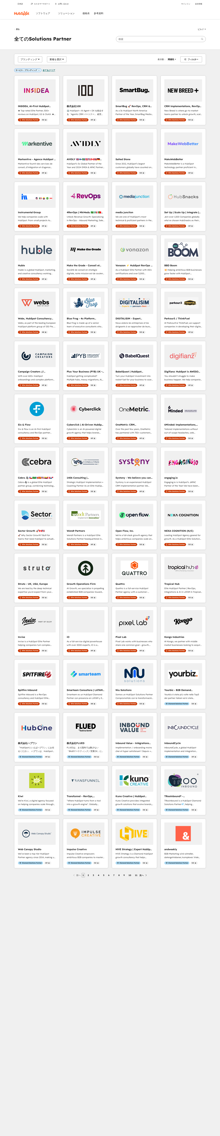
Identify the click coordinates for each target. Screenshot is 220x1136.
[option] (29, 59)
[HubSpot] (21, 13)
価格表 (86, 13)
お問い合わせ (63, 4)
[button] (202, 29)
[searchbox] (161, 39)
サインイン (185, 4)
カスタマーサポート (42, 4)
